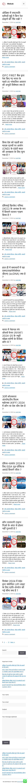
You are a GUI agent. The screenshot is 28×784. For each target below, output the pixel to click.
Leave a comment (9, 66)
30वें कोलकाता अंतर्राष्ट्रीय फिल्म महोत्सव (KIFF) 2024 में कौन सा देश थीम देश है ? (13, 402)
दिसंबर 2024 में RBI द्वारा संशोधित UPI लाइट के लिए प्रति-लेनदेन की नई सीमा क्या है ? (13, 585)
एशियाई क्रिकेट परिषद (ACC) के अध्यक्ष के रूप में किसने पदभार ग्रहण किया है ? (14, 210)
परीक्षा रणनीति (18, 62)
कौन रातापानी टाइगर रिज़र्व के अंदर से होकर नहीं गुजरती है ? (12, 525)
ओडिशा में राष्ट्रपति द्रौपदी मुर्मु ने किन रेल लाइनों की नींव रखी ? (12, 16)
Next (12, 642)
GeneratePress (21, 781)
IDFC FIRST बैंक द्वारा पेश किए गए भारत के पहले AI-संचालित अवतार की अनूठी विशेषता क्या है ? (14, 81)
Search (4, 650)
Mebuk (10, 4)
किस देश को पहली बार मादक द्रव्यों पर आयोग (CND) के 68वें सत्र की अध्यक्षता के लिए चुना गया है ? (13, 148)
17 (9, 642)
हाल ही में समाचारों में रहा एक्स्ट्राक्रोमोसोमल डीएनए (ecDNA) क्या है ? (13, 272)
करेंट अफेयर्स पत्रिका (9, 62)
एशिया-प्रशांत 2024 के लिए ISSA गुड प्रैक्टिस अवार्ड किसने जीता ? (13, 466)
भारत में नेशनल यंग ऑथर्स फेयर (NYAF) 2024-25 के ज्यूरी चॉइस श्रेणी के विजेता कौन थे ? (12, 336)
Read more (5, 57)
